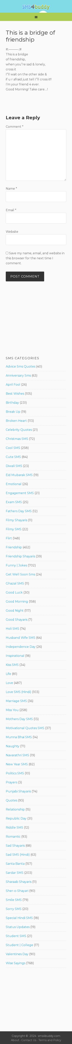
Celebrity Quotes (19, 430)
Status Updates (18, 927)
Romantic (13, 836)
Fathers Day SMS (19, 511)
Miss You (12, 710)
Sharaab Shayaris (18, 882)
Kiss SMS (12, 665)
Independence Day (21, 647)
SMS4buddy (36, 7)
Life (8, 674)
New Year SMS (17, 764)
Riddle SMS (14, 827)
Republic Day (16, 818)
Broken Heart (16, 421)
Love (9, 683)
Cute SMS (13, 457)
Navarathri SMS (17, 755)
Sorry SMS (14, 909)
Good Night (15, 610)
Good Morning (17, 601)
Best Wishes (15, 393)
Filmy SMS (14, 529)
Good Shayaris (16, 619)
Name (11, 188)
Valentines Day (17, 954)
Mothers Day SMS (19, 719)
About (15, 1040)
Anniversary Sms (18, 375)
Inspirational (15, 656)
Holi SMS (12, 628)
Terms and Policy (49, 1040)
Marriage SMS (16, 701)
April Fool (13, 384)
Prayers (11, 782)
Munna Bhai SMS (19, 737)
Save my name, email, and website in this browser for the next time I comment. (35, 258)
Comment (14, 126)
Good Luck (14, 592)
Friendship (14, 547)
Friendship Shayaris (20, 556)
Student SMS (16, 936)
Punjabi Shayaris (18, 791)
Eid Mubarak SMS (19, 475)
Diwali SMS (14, 466)
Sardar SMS (14, 873)
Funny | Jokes (16, 565)
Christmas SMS (17, 439)
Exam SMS (14, 502)
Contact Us (28, 1040)
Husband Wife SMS (20, 638)
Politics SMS (15, 773)
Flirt (9, 538)
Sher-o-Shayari (17, 891)
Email (11, 210)
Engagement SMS (20, 493)
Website (12, 231)
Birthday (12, 402)
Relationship (15, 809)
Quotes (11, 800)
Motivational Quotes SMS (25, 728)
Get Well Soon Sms (20, 574)
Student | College (19, 945)
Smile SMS (14, 900)
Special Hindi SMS (19, 918)
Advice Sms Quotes (20, 366)
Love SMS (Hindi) (18, 692)
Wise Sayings (15, 963)
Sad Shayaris (15, 845)
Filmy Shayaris (16, 520)
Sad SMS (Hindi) (18, 854)
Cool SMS (13, 448)
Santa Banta (15, 864)
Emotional (14, 484)
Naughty (12, 746)
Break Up (13, 412)
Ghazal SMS (15, 583)
